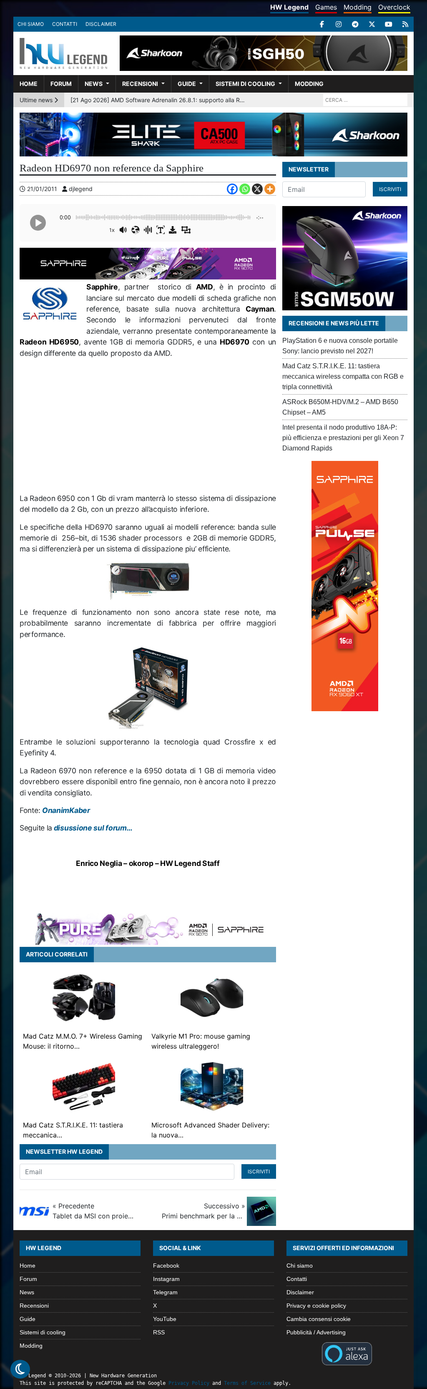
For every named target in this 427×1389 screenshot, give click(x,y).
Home (29, 83)
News (94, 83)
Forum (61, 83)
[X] (372, 24)
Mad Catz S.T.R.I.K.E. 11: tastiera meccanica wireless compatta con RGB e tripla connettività (343, 376)
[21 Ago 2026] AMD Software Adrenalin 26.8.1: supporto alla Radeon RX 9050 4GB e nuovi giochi (158, 99)
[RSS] (405, 24)
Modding (358, 7)
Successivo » (203, 1211)
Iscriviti (259, 1171)
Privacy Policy (188, 1383)
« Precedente (94, 1211)
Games (326, 7)
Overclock (394, 7)
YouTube (164, 1319)
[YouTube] (388, 24)
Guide (187, 83)
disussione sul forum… (92, 827)
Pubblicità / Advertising (316, 1332)
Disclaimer (100, 24)
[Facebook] (322, 24)
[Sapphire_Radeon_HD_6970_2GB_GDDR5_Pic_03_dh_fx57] (148, 687)
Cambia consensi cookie (318, 1319)
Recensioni (140, 83)
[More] (269, 189)
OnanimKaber (66, 810)
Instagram (166, 1279)
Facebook (166, 1265)
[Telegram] (355, 24)
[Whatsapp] (244, 189)
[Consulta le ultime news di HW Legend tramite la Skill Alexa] (347, 1353)
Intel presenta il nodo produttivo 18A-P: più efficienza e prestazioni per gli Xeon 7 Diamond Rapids (343, 438)
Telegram (165, 1292)
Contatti (64, 24)
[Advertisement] (148, 425)
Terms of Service (247, 1383)
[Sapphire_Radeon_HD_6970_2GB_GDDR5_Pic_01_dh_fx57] (148, 580)
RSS (159, 1332)
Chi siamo (31, 24)
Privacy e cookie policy (316, 1305)
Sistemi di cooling (245, 83)
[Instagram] (338, 24)
